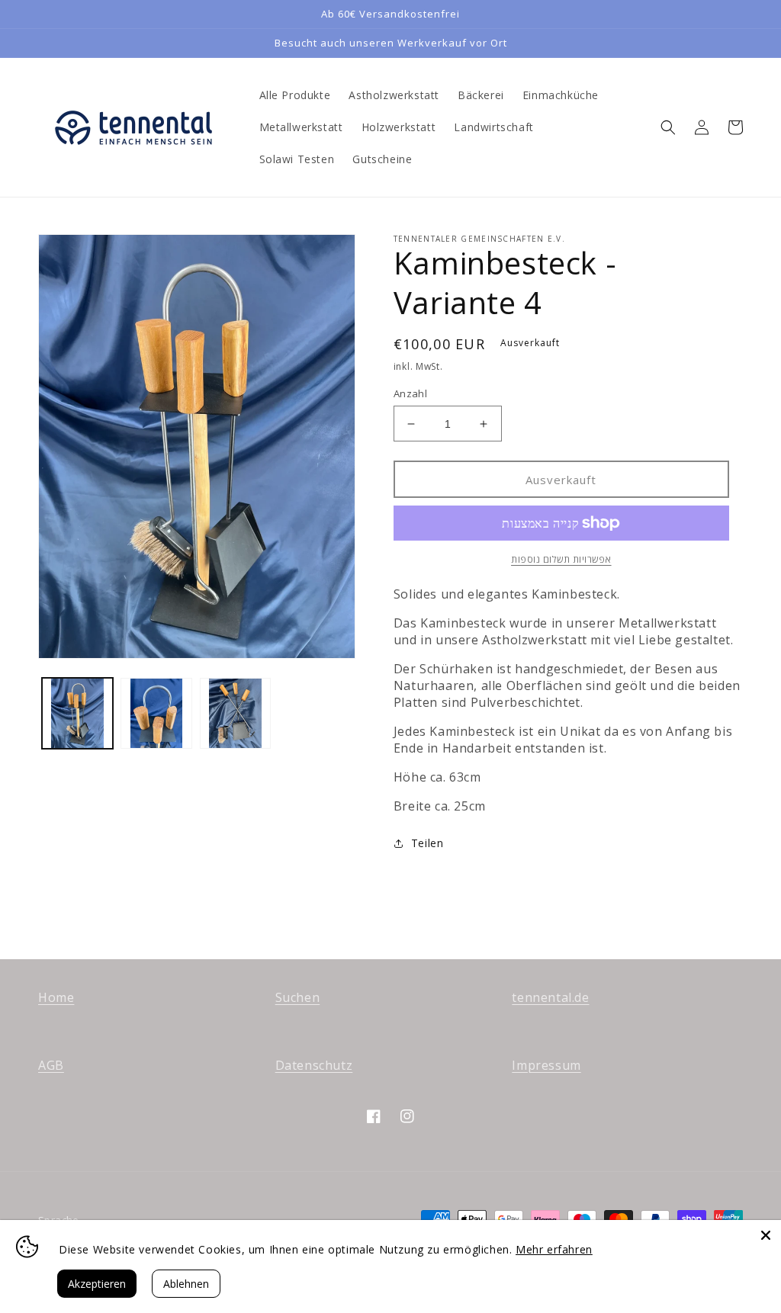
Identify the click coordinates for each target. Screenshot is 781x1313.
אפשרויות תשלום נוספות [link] (561, 559)
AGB (51, 1065)
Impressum (546, 1065)
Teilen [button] (427, 843)
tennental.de (550, 997)
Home (56, 997)
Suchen (297, 997)
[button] (668, 127)
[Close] (765, 1235)
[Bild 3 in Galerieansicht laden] (235, 713)
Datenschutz (314, 1065)
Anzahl (410, 393)
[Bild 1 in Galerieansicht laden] (77, 713)
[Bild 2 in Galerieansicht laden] (156, 713)
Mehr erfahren (554, 1249)
